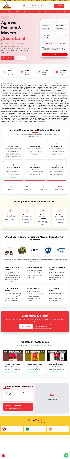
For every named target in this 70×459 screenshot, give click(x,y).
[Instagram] (33, 5)
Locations (51, 12)
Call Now (21, 58)
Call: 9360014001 (43, 326)
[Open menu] (66, 5)
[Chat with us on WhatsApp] (66, 455)
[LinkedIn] (39, 5)
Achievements (42, 12)
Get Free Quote (7, 58)
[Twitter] (36, 5)
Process (34, 12)
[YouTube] (42, 5)
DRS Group (18, 12)
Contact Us (63, 12)
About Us (10, 12)
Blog (57, 12)
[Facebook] (30, 5)
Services (26, 12)
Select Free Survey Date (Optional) (48, 33)
